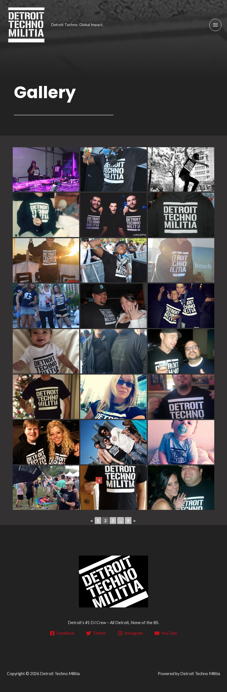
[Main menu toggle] (215, 25)
